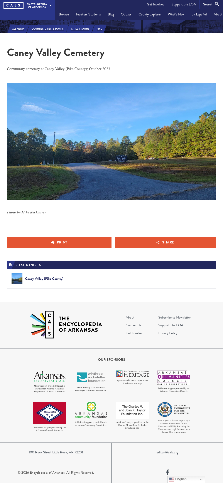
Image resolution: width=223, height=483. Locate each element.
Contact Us (133, 325)
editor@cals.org (167, 452)
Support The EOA (170, 325)
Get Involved (155, 4)
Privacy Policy (167, 333)
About (130, 317)
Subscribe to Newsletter (174, 317)
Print (62, 242)
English (180, 479)
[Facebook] (167, 472)
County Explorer (150, 14)
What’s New (176, 14)
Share (168, 242)
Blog (111, 14)
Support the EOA (184, 4)
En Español (199, 14)
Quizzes (126, 14)
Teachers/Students (88, 14)
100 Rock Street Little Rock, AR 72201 (56, 452)
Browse (64, 14)
